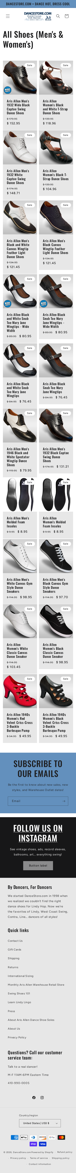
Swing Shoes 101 (19, 993)
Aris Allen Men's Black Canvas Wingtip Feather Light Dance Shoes (55, 247)
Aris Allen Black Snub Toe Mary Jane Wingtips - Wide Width (54, 321)
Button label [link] (38, 865)
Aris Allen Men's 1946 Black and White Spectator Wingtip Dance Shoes (18, 457)
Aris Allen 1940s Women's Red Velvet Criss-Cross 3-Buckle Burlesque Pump (20, 722)
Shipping (13, 958)
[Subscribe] (63, 801)
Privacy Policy (17, 1037)
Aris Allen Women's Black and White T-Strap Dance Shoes (55, 107)
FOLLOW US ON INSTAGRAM (38, 833)
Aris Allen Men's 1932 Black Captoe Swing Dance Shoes (56, 455)
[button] (8, 16)
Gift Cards (14, 949)
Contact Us (15, 941)
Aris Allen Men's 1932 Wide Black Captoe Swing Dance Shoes (18, 107)
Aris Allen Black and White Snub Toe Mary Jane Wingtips (18, 390)
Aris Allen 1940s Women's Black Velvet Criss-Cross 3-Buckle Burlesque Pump (56, 722)
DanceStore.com (22, 1152)
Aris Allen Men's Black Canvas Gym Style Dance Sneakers (55, 585)
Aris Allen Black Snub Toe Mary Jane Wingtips (54, 388)
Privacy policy (18, 1158)
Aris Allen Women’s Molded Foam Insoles (54, 522)
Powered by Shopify (42, 1152)
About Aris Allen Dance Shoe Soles (31, 1020)
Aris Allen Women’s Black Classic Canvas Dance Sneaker (53, 651)
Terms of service (39, 1158)
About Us (14, 1028)
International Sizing (21, 976)
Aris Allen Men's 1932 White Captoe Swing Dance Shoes (18, 177)
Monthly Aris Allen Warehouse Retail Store (36, 984)
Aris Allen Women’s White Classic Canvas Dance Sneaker (17, 651)
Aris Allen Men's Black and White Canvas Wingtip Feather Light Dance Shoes (18, 249)
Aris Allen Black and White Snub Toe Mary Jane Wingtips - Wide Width (18, 323)
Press (11, 1011)
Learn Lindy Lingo (19, 1002)
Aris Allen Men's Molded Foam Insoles (18, 522)
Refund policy (64, 1152)
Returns (13, 967)
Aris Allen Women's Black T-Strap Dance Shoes (56, 175)
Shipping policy (61, 1158)
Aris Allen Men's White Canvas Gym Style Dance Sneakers (19, 585)
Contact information (40, 1164)
